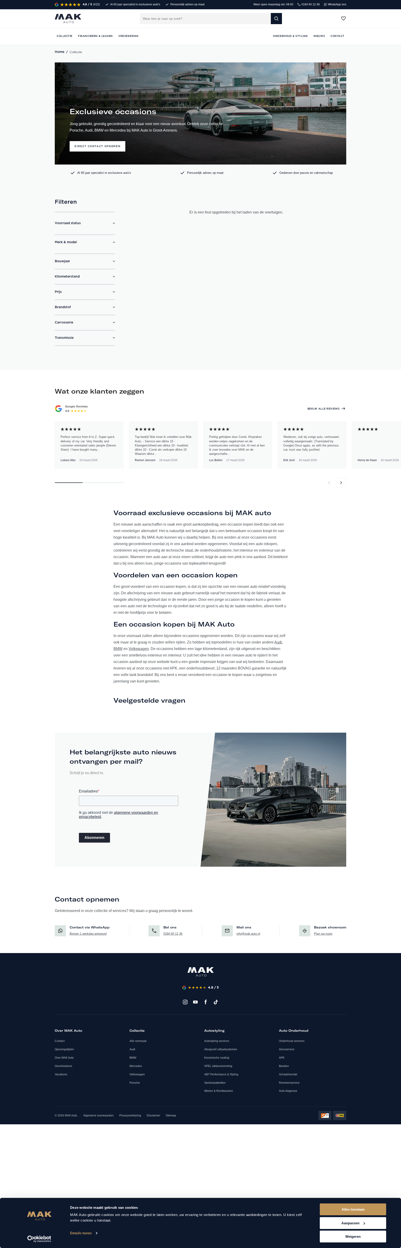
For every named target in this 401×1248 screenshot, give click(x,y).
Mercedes (135, 1066)
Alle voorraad (137, 1041)
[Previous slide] (329, 483)
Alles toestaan (353, 1209)
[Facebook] (205, 1002)
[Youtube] (195, 1002)
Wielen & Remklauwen (218, 1091)
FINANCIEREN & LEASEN (95, 36)
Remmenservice (289, 1082)
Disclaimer (153, 1115)
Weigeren (353, 1236)
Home (59, 52)
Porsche (134, 1082)
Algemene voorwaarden (98, 1115)
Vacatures (61, 1074)
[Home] (201, 971)
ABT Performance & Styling (221, 1074)
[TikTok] (215, 1002)
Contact (60, 1041)
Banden (284, 1066)
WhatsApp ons (336, 4)
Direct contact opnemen (97, 146)
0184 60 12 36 (310, 4)
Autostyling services (216, 1041)
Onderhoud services (291, 1041)
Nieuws (319, 36)
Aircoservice (286, 1049)
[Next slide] (341, 483)
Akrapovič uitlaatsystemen (220, 1049)
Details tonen (81, 1233)
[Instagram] (185, 1002)
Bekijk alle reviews (323, 408)
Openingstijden (64, 1049)
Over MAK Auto (64, 1057)
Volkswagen (139, 649)
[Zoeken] (276, 18)
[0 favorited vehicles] (343, 18)
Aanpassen (350, 1223)
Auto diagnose (288, 1091)
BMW (118, 649)
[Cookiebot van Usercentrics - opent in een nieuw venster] (39, 1238)
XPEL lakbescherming (218, 1066)
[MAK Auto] (68, 18)
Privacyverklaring (130, 1115)
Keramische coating (216, 1057)
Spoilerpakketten (215, 1082)
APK (282, 1057)
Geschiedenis (63, 1066)
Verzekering (128, 36)
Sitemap (171, 1115)
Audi (278, 642)
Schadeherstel (288, 1074)
